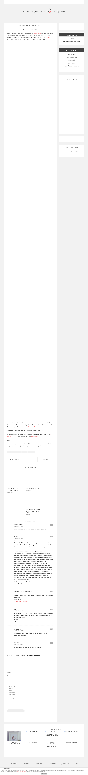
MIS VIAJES (71, 63)
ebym (46, 459)
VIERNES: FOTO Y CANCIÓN (71, 42)
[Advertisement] (71, 106)
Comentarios (14, 459)
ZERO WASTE (41, 2)
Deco (28, 2)
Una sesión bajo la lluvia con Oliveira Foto (33, 511)
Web (8, 682)
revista (48, 37)
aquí (51, 434)
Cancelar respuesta (33, 655)
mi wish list (33, 742)
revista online (37, 33)
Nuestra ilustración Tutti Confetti (14, 743)
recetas (24, 452)
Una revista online (33, 489)
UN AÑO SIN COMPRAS (72, 66)
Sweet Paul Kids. (32, 427)
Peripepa (17, 643)
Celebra (22, 2)
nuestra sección (35, 436)
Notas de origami (71, 742)
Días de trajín (21, 655)
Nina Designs (18, 524)
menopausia (72, 54)
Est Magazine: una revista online (14, 489)
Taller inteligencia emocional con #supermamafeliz (52, 744)
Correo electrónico (10, 677)
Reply (52, 524)
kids (9, 452)
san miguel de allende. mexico (74, 150)
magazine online (16, 452)
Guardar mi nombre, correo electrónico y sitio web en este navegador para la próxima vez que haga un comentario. (12, 697)
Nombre (9, 672)
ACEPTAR (44, 773)
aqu (15, 436)
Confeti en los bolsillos (23, 591)
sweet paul (31, 452)
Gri (15, 609)
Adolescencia (72, 57)
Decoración (72, 60)
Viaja (55, 2)
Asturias (14, 2)
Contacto (62, 2)
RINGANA (72, 39)
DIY (34, 2)
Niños (49, 2)
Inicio (7, 2)
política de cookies (21, 771)
